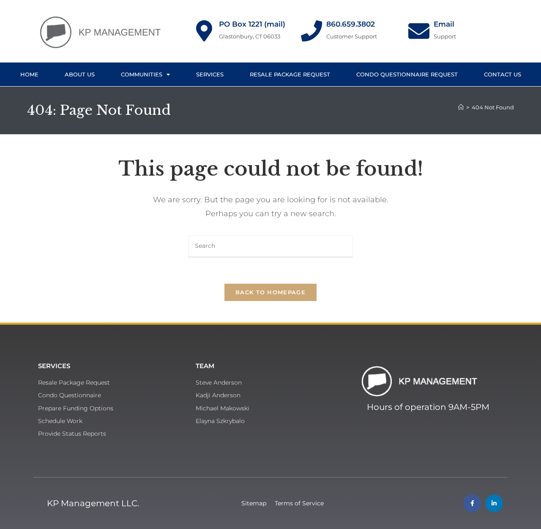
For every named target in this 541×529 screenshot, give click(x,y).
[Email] (418, 30)
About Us (80, 74)
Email (444, 24)
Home (29, 74)
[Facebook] (472, 503)
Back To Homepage (270, 292)
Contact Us (502, 74)
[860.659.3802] (311, 30)
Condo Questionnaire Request (407, 74)
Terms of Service (299, 503)
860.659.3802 (350, 24)
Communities (141, 74)
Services (210, 74)
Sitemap (253, 503)
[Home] (461, 107)
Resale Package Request (290, 74)
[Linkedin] (494, 503)
